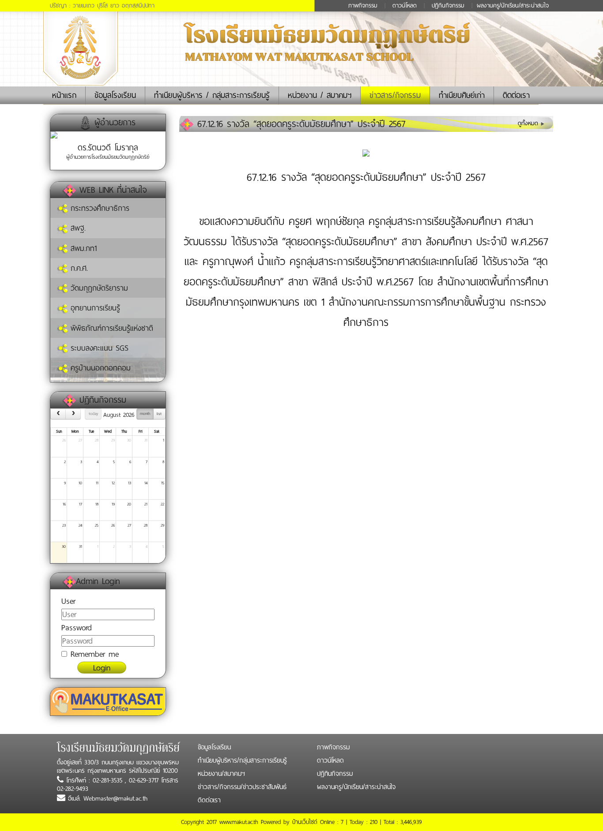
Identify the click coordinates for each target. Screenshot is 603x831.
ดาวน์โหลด (404, 5)
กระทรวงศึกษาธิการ (98, 208)
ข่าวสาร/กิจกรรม (395, 95)
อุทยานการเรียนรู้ (94, 307)
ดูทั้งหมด (529, 123)
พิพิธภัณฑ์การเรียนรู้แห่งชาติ (110, 328)
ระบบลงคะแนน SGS (98, 348)
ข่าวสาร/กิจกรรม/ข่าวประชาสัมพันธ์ (242, 787)
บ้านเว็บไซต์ (304, 822)
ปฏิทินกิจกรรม (448, 5)
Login (101, 668)
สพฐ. (77, 228)
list (159, 413)
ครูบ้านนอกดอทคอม (99, 367)
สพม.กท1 (82, 248)
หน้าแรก (68, 95)
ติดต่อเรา (516, 95)
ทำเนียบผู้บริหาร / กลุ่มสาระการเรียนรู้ (212, 95)
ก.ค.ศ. (78, 268)
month (145, 413)
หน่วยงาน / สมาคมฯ (319, 95)
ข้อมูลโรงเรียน (115, 95)
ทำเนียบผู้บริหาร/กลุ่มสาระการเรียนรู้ (242, 760)
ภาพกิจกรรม (362, 5)
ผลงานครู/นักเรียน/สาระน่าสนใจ (513, 5)
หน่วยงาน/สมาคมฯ (221, 773)
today (93, 413)
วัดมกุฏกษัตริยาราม (98, 288)
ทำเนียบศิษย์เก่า (462, 95)
